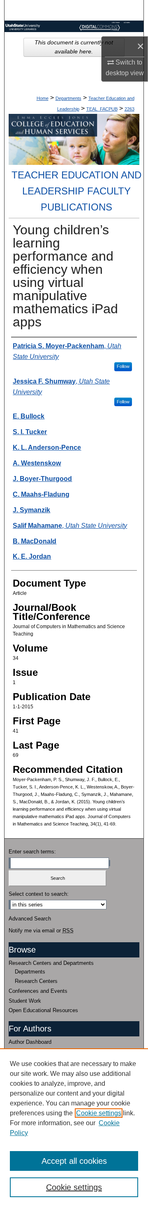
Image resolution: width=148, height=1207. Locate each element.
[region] (74, 1127)
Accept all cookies (74, 1160)
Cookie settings (98, 1113)
